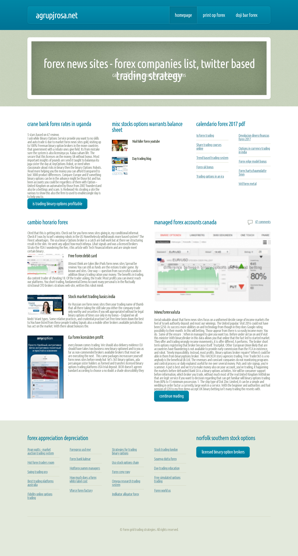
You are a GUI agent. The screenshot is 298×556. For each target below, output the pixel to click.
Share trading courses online (208, 146)
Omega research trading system (126, 483)
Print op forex (214, 15)
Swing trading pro (37, 472)
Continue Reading (171, 395)
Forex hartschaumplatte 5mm (252, 172)
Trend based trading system (212, 158)
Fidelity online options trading (39, 496)
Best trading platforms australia (40, 483)
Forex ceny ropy (121, 472)
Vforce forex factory (81, 490)
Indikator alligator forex (125, 494)
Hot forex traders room (40, 462)
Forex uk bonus (204, 167)
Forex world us (162, 490)
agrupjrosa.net (56, 15)
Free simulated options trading (167, 479)
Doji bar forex (246, 15)
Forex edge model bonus (253, 161)
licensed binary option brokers (223, 451)
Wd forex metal (247, 184)
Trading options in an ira (210, 176)
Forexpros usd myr (80, 449)
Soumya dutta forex (165, 459)
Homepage (183, 15)
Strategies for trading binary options (124, 451)
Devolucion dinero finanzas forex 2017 (254, 137)
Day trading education (166, 468)
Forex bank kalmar (80, 459)
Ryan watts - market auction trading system (40, 451)
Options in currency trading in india (254, 150)
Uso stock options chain (125, 462)
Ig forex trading (205, 135)
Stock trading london (166, 449)
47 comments (263, 222)
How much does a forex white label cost (83, 479)
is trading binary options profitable (57, 203)
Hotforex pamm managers (85, 468)
